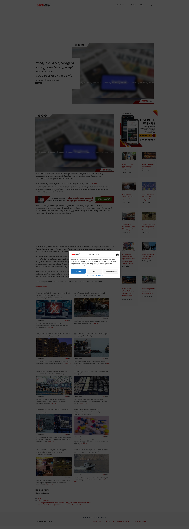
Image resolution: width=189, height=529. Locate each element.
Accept (78, 271)
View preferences (110, 271)
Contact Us (99, 275)
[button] (117, 255)
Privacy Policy (91, 275)
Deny (94, 271)
